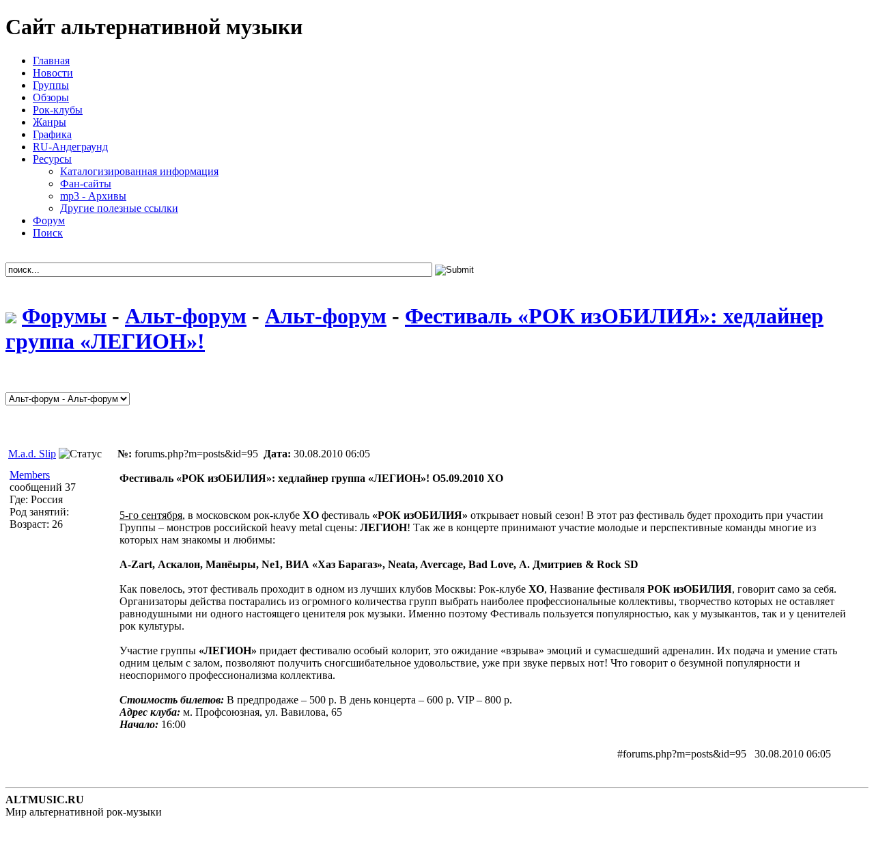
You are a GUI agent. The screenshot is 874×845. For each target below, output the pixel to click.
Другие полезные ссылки (119, 208)
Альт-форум (185, 316)
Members (30, 475)
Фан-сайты (85, 183)
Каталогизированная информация (139, 171)
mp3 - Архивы (93, 196)
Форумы (64, 316)
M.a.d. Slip (32, 453)
